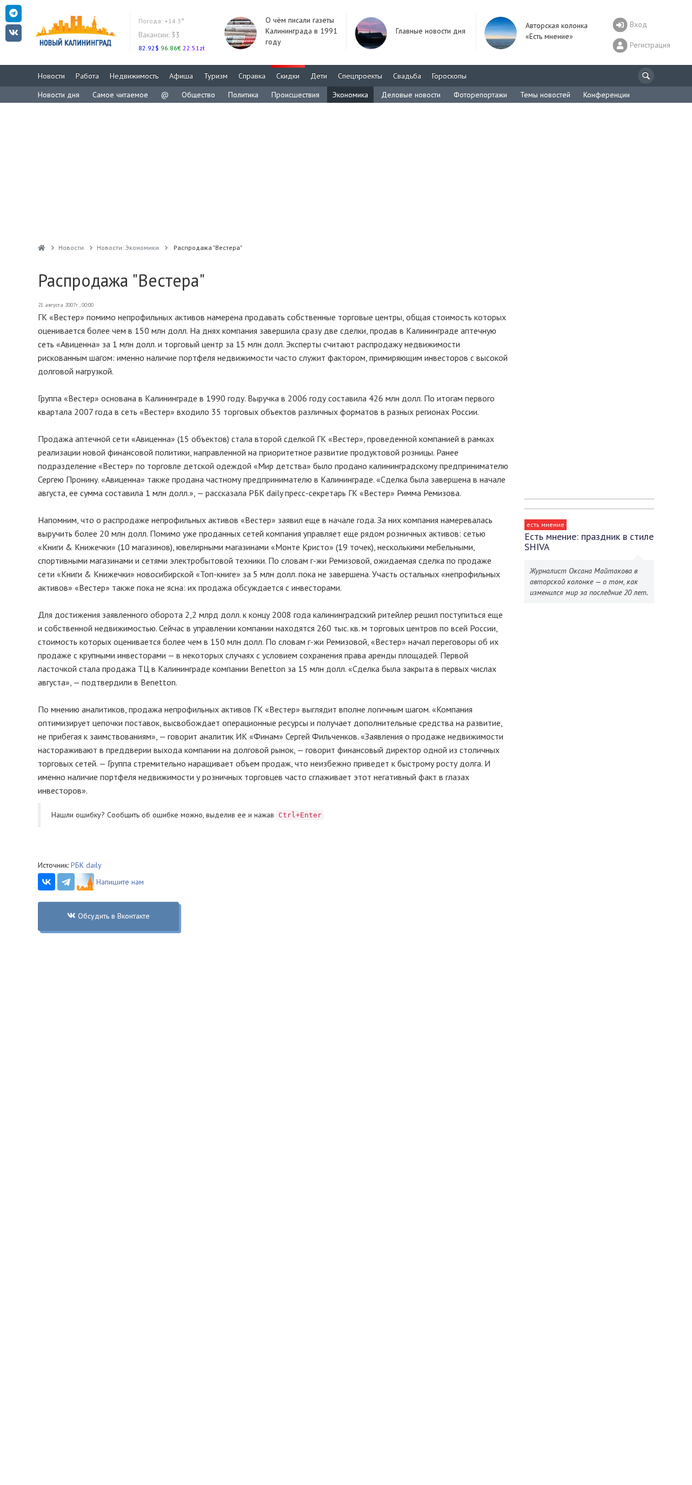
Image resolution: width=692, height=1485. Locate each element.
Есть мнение (545, 524)
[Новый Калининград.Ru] (41, 247)
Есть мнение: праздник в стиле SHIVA (589, 541)
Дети (318, 76)
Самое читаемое (120, 95)
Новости (51, 76)
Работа (87, 76)
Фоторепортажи (480, 95)
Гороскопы (449, 76)
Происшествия (295, 95)
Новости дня (58, 95)
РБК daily (86, 865)
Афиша (181, 76)
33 (159, 34)
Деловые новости (411, 95)
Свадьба (407, 76)
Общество (198, 95)
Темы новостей (545, 95)
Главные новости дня (430, 31)
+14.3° (161, 21)
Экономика (350, 95)
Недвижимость (134, 76)
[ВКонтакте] (46, 881)
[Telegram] (66, 881)
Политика (243, 95)
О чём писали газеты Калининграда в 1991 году (301, 31)
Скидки (288, 76)
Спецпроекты (360, 76)
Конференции (606, 95)
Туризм (216, 76)
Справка (251, 76)
